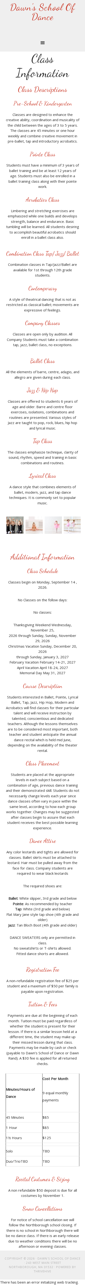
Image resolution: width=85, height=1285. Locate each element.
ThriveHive (42, 1271)
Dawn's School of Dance (42, 11)
